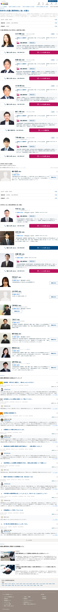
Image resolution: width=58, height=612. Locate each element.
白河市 (9, 583)
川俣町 (37, 583)
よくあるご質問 (7, 604)
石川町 (21, 585)
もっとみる (29, 540)
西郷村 (50, 583)
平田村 (28, 585)
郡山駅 (27, 212)
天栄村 (47, 583)
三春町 (38, 585)
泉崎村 (53, 583)
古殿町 (34, 585)
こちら (24, 167)
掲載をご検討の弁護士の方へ (29, 604)
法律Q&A (6, 598)
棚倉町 (9, 585)
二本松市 (17, 583)
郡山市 (22, 212)
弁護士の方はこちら (53, 1)
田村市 (18, 37)
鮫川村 (18, 585)
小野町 (41, 585)
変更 (56, 19)
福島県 (14, 174)
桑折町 (30, 583)
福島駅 (23, 336)
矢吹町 (6, 585)
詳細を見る (53, 177)
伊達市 (24, 583)
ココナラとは (7, 602)
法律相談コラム (7, 600)
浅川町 (31, 585)
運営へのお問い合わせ (9, 605)
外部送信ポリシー (27, 602)
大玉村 (40, 583)
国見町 (34, 583)
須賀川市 (13, 583)
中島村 (3, 585)
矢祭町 (13, 585)
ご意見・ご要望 (26, 596)
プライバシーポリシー (28, 600)
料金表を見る (32, 42)
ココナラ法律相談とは (9, 596)
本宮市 (27, 583)
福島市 (22, 257)
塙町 (15, 585)
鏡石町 (44, 583)
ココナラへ (4, 1)
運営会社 (44, 596)
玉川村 (25, 585)
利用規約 (25, 598)
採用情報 (44, 598)
